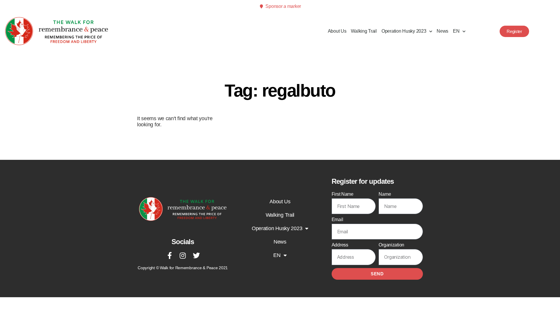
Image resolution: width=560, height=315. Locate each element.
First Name (343, 194)
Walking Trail (364, 31)
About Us (337, 31)
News (442, 31)
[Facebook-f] (169, 255)
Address (340, 244)
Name (385, 194)
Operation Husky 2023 (404, 31)
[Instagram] (182, 255)
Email (337, 219)
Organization (391, 244)
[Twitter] (196, 255)
